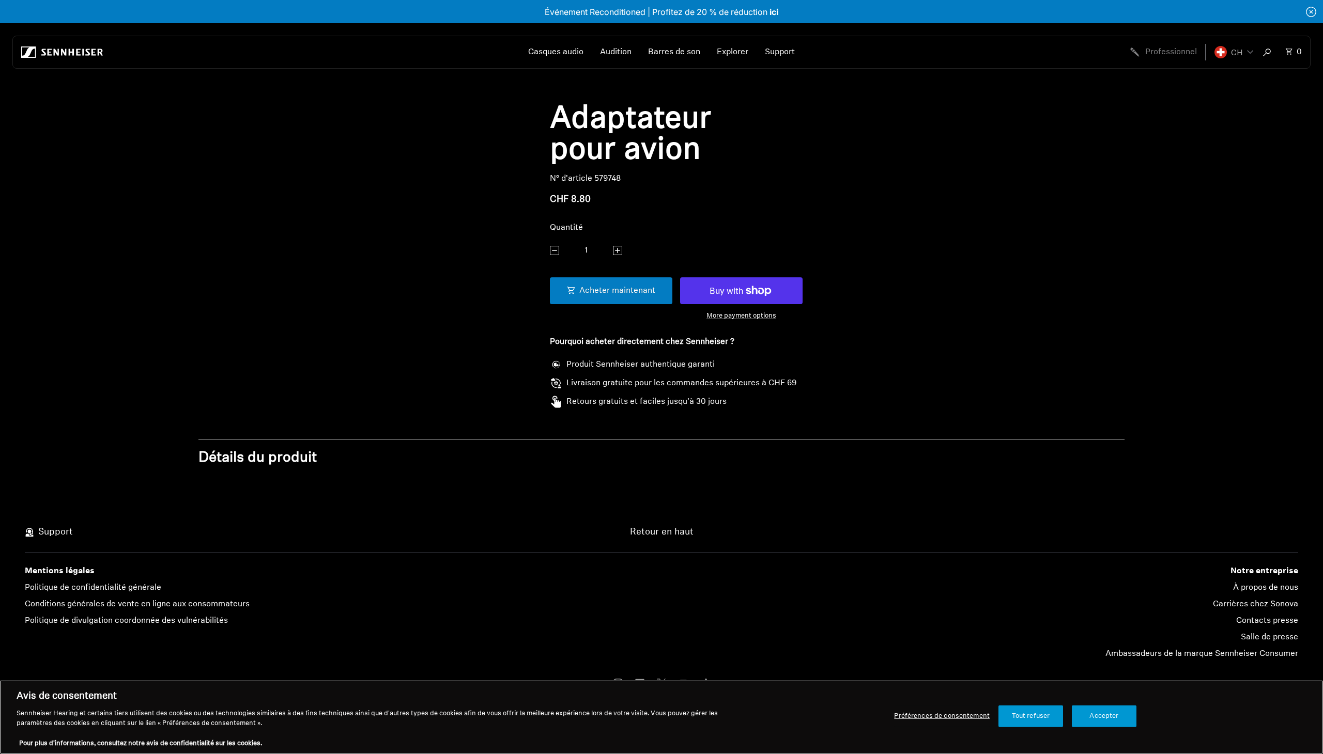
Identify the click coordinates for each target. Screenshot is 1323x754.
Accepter (1103, 716)
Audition (616, 52)
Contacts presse (1267, 621)
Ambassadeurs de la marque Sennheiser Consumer (1201, 654)
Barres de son (674, 52)
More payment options (741, 315)
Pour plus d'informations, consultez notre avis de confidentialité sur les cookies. (140, 743)
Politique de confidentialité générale (93, 588)
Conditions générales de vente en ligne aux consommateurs (137, 604)
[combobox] (1269, 52)
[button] (1233, 52)
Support (780, 52)
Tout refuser (1031, 716)
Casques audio (555, 52)
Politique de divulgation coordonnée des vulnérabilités (126, 621)
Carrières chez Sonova (1255, 604)
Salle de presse (1269, 637)
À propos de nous (1265, 588)
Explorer (732, 52)
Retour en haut (662, 532)
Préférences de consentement (942, 716)
